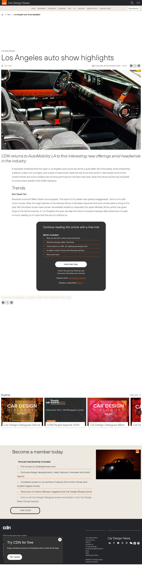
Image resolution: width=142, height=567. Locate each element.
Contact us (89, 544)
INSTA (127, 543)
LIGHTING (81, 8)
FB (114, 543)
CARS (33, 8)
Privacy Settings (91, 547)
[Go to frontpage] (16, 2)
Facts (87, 551)
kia (69, 297)
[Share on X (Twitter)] (135, 66)
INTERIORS (61, 8)
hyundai (30, 297)
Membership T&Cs (92, 555)
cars (46, 297)
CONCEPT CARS (105, 8)
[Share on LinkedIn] (139, 66)
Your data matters (92, 538)
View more (134, 395)
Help (87, 553)
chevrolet (54, 297)
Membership (133, 8)
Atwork (95, 562)
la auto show (7, 297)
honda (38, 297)
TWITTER (123, 543)
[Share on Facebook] (131, 66)
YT (118, 543)
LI (110, 543)
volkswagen (20, 297)
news (63, 297)
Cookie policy (90, 540)
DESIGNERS (41, 8)
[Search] (132, 3)
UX (74, 8)
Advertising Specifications (94, 549)
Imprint (88, 542)
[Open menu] (138, 3)
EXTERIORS (52, 8)
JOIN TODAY (25, 510)
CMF (69, 8)
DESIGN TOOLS (92, 8)
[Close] (60, 539)
